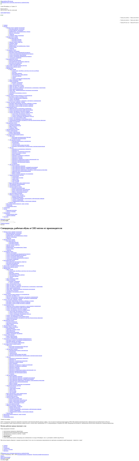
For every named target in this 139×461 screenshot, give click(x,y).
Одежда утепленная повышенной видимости (20, 56)
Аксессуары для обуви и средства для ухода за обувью (25, 70)
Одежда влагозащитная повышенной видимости (21, 53)
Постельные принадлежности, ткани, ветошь (17, 203)
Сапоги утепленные (17, 83)
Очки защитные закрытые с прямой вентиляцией (24, 168)
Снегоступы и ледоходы (12, 290)
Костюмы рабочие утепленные (16, 29)
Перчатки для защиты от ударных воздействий (20, 364)
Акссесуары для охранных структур (21, 113)
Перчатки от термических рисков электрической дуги (25, 159)
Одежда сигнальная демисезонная (17, 55)
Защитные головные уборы (13, 329)
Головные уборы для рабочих (10, 327)
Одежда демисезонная (11, 130)
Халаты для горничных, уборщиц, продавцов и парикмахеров (21, 298)
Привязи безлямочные (17, 197)
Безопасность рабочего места (13, 66)
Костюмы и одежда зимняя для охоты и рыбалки (21, 104)
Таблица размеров (10, 215)
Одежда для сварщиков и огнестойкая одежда (20, 119)
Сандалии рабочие (16, 76)
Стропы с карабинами (17, 199)
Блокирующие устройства (18, 196)
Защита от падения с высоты (16, 194)
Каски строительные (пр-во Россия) (21, 189)
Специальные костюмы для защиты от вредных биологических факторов (27, 120)
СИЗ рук (11, 147)
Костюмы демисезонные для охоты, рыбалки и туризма (23, 103)
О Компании (6, 207)
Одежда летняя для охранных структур (21, 115)
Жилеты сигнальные (14, 51)
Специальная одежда (11, 107)
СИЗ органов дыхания (14, 139)
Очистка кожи (15, 180)
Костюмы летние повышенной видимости (19, 52)
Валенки (11, 94)
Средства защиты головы (15, 186)
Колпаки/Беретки (10, 328)
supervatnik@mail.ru (5, 12)
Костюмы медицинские (15, 125)
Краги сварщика (16, 154)
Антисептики (15, 176)
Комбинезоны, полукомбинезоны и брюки (19, 31)
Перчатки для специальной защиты (21, 162)
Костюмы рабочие (13, 38)
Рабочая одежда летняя (12, 36)
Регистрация (7, 457)
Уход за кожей (15, 181)
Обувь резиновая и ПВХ (15, 79)
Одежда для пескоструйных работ (17, 117)
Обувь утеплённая (13, 81)
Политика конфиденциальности (41, 454)
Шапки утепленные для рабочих (14, 333)
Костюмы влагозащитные (15, 63)
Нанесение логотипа (11, 210)
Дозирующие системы (17, 177)
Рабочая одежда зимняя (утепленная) (15, 27)
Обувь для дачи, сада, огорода (16, 86)
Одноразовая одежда (11, 206)
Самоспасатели (16, 143)
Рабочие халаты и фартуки (15, 42)
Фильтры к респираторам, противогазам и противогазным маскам (28, 146)
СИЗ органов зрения (14, 164)
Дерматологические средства (16, 175)
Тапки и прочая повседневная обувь (21, 78)
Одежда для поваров (14, 99)
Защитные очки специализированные (21, 171)
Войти (2, 457)
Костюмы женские (16, 39)
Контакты (5, 216)
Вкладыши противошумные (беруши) (21, 137)
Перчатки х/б (15, 150)
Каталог (5, 26)
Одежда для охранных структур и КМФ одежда (21, 112)
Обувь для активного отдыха (16, 85)
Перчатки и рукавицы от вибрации (21, 155)
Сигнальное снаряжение (15, 57)
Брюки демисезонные (14, 132)
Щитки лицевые (16, 172)
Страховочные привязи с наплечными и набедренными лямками (28, 198)
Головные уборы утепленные (16, 35)
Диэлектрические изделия (12, 129)
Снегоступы (12, 91)
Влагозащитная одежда (12, 59)
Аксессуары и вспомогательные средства (16, 65)
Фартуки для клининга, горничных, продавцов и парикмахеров (25, 100)
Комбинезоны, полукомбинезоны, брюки (19, 46)
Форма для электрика (14, 121)
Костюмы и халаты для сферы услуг (18, 96)
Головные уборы (13, 43)
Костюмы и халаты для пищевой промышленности (19, 340)
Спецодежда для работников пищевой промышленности (17, 338)
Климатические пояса (11, 214)
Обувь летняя (12, 69)
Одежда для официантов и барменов (18, 98)
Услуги (5, 209)
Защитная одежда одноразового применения (20, 108)
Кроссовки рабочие (17, 73)
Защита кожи (15, 179)
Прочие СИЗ (12, 202)
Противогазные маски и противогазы (21, 141)
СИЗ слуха (12, 136)
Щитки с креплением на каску (19, 192)
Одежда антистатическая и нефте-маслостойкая (21, 109)
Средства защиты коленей (15, 193)
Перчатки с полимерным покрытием (21, 151)
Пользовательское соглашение (24, 454)
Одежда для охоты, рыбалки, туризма (15, 102)
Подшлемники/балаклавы (12, 332)
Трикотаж (11, 34)
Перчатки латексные (17, 156)
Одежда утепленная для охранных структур (23, 116)
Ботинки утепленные (17, 82)
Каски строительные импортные (20, 190)
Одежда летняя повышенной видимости (16, 255)
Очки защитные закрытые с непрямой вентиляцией (25, 167)
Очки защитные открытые (18, 166)
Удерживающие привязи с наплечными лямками (24, 201)
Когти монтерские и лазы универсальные (19, 182)
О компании (6, 448)
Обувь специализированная (16, 89)
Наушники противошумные (19, 138)
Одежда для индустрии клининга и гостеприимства (19, 95)
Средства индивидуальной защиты (15, 134)
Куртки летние (13, 47)
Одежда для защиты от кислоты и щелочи (19, 111)
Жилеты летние (13, 44)
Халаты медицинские (14, 124)
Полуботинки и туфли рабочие (20, 74)
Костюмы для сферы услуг (12, 295)
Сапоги (14, 77)
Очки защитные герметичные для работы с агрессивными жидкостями (29, 169)
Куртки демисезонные (14, 133)
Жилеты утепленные (14, 33)
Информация (6, 212)
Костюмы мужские (17, 40)
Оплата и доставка (11, 211)
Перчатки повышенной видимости (20, 160)
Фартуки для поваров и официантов (15, 342)
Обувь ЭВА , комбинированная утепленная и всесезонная (23, 90)
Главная (5, 25)
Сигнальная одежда (11, 49)
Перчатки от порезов (17, 158)
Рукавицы (14, 163)
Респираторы (15, 142)
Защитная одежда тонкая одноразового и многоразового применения (23, 306)
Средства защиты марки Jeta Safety (20, 145)
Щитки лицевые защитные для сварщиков (22, 173)
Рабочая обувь (9, 68)
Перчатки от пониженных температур (21, 149)
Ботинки (14, 72)
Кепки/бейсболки (10, 330)
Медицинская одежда (11, 123)
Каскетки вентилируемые (18, 188)
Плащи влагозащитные (15, 64)
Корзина (3, 219)
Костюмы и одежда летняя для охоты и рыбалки (21, 106)
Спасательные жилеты (14, 185)
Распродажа (9, 205)
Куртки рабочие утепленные (16, 30)
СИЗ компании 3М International (17, 184)
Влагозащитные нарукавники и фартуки (19, 61)
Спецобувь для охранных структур (17, 93)
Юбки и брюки (13, 126)
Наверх (2, 455)
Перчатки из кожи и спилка (19, 152)
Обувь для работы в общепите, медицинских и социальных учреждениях (27, 87)
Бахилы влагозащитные (15, 60)
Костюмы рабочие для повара (13, 341)
